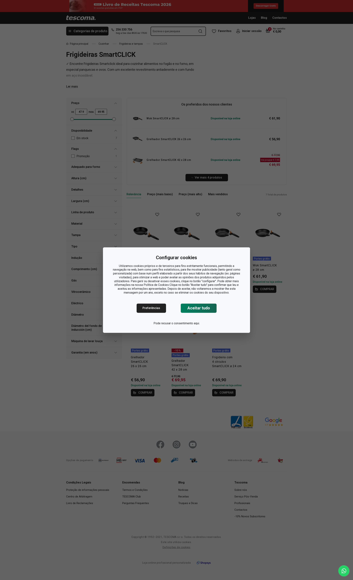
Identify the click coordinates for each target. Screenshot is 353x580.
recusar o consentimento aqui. (180, 323)
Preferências (151, 308)
